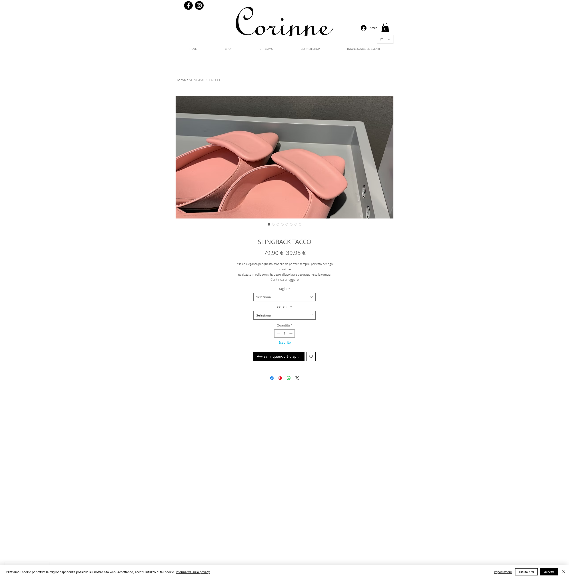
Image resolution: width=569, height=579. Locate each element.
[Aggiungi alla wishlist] (311, 356)
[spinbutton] (284, 333)
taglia (284, 288)
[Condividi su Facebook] (271, 378)
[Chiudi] (563, 571)
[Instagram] (199, 5)
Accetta (549, 572)
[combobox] (284, 297)
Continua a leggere (284, 279)
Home (181, 80)
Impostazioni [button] (503, 572)
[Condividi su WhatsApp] (288, 378)
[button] (385, 27)
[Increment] (291, 333)
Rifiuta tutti (526, 572)
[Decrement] (277, 333)
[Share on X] (297, 378)
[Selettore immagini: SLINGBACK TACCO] (269, 224)
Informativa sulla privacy (193, 572)
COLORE (284, 307)
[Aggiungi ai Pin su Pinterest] (280, 378)
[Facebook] (188, 5)
